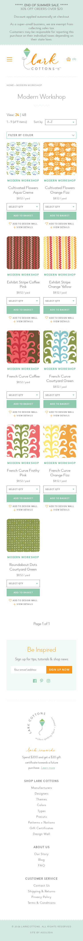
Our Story (41, 854)
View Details (25, 227)
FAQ (41, 865)
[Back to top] (76, 744)
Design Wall (41, 834)
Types (42, 811)
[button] (23, 223)
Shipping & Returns (41, 891)
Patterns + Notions (41, 822)
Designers (41, 793)
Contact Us (41, 885)
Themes (41, 799)
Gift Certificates (41, 828)
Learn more (48, 768)
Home (10, 85)
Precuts (41, 817)
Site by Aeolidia (41, 933)
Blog (41, 860)
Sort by (38, 122)
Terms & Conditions (42, 903)
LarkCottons (30, 927)
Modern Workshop (23, 181)
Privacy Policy (41, 897)
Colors (41, 805)
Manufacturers (41, 788)
